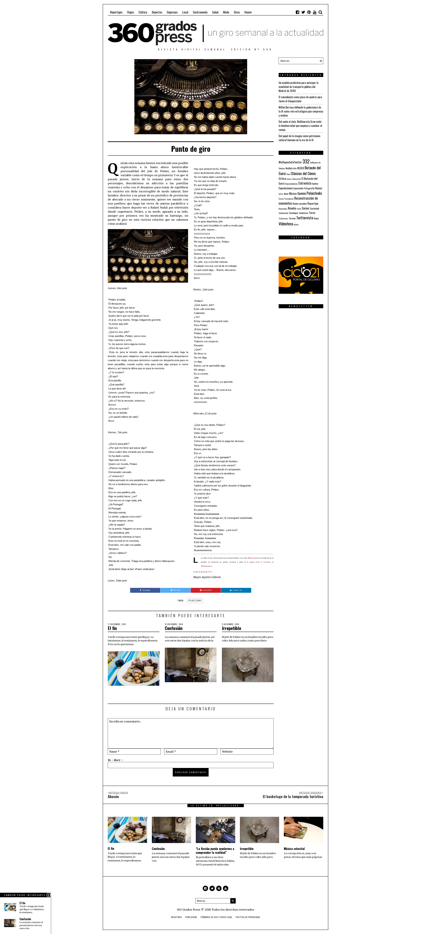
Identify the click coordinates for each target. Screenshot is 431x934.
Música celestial (294, 848)
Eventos (315, 183)
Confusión (174, 628)
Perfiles (281, 198)
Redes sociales (300, 203)
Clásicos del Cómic (303, 173)
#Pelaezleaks (253, 558)
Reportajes (116, 12)
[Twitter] (303, 12)
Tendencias (303, 213)
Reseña (292, 208)
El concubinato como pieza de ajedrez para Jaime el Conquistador (300, 99)
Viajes (130, 12)
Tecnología (293, 213)
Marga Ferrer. (208, 572)
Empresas (172, 12)
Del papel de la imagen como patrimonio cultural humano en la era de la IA (299, 138)
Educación (296, 178)
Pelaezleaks (195, 600)
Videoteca (286, 223)
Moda (226, 12)
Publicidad (191, 917)
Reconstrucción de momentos (298, 201)
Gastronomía (200, 12)
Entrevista (305, 183)
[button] (320, 60)
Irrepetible (231, 628)
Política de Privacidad (248, 917)
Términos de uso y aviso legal (216, 917)
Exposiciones (286, 188)
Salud (215, 12)
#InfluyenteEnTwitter (290, 162)
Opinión (301, 193)
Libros (281, 194)
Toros (312, 212)
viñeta (296, 224)
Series (305, 208)
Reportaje (312, 203)
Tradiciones (283, 218)
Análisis (289, 168)
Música (293, 193)
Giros (237, 12)
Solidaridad (283, 213)
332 (306, 161)
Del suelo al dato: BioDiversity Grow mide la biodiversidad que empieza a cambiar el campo (300, 126)
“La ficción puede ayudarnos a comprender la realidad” (215, 850)
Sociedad (314, 208)
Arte (295, 168)
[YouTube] (315, 12)
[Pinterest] (309, 12)
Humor (248, 12)
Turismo (292, 218)
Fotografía (309, 188)
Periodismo (289, 198)
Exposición (298, 188)
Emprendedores (291, 183)
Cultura (143, 12)
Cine (288, 174)
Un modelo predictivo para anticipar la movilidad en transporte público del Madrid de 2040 (298, 87)
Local (185, 12)
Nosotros (176, 917)
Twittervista (304, 217)
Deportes (157, 12)
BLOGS (300, 168)
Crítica (282, 178)
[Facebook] (297, 12)
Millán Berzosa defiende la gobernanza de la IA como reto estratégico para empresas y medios (301, 111)
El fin (112, 628)
